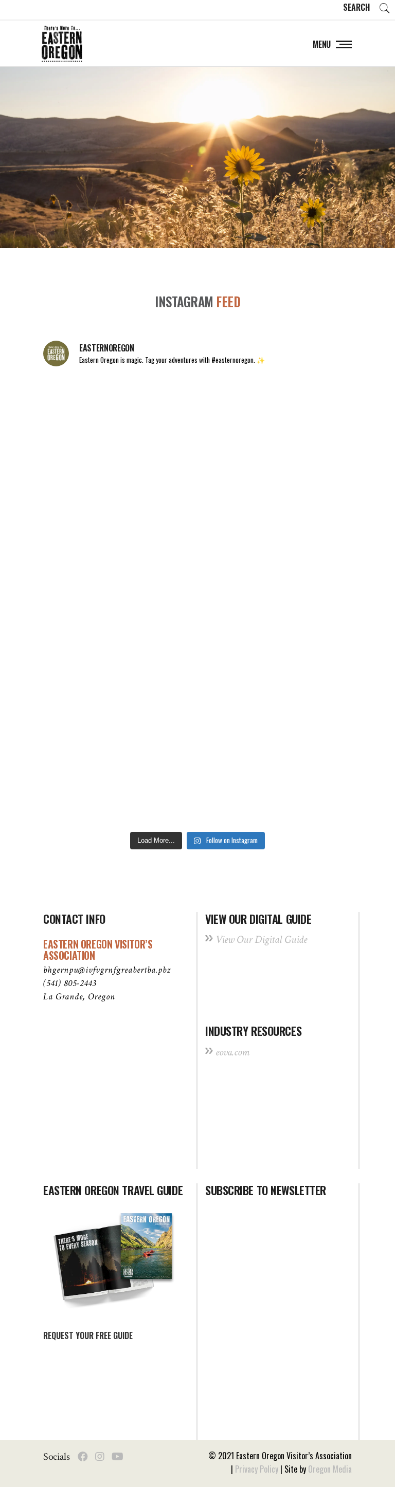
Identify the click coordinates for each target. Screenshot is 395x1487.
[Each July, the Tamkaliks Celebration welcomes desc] (119, 601)
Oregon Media (330, 1469)
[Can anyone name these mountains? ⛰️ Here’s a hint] (276, 601)
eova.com (232, 1052)
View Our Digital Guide (261, 939)
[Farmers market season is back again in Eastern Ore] (119, 780)
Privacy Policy (256, 1469)
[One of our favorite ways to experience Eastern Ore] (276, 511)
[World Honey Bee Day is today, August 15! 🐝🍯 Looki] (119, 421)
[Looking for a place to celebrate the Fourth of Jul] (276, 690)
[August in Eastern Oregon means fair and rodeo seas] (119, 511)
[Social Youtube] (117, 1456)
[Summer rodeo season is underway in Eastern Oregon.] (119, 690)
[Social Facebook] (83, 1456)
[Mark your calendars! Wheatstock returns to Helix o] (276, 421)
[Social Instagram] (99, 1456)
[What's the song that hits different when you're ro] (276, 780)
